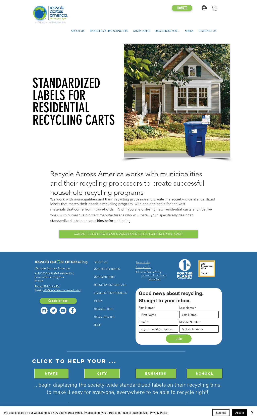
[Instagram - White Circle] (44, 310)
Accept (239, 413)
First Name (147, 308)
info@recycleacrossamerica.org (62, 290)
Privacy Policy (158, 413)
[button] (214, 8)
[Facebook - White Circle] (72, 310)
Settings (221, 413)
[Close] (252, 412)
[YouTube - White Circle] (62, 310)
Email (144, 322)
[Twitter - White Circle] (53, 310)
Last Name (187, 308)
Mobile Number (190, 322)
